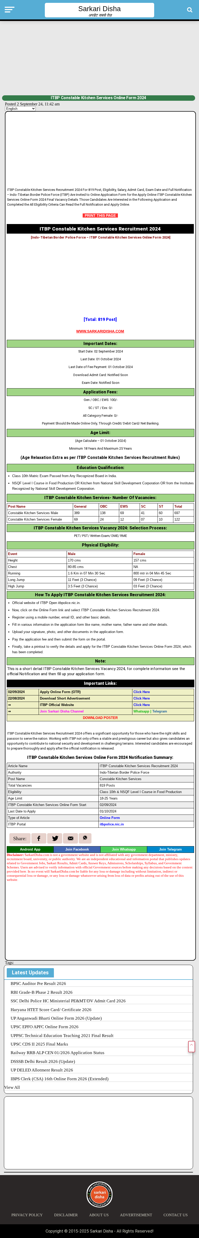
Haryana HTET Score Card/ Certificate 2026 (51, 1009)
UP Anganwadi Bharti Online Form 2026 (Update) (56, 1018)
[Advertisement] (99, 57)
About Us (99, 1215)
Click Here (141, 698)
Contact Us (176, 1215)
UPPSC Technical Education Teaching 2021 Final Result (62, 1035)
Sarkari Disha (99, 9)
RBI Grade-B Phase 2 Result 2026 (42, 992)
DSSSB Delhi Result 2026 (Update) (43, 1061)
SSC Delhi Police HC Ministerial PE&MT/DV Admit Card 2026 (68, 1000)
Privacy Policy (27, 1215)
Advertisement (136, 1215)
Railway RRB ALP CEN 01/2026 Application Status (57, 1052)
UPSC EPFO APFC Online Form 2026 (45, 1026)
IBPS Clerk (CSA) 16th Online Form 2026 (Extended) (60, 1078)
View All (12, 1087)
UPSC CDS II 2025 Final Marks (39, 1044)
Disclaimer (66, 1215)
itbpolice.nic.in (112, 824)
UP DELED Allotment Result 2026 (42, 1070)
